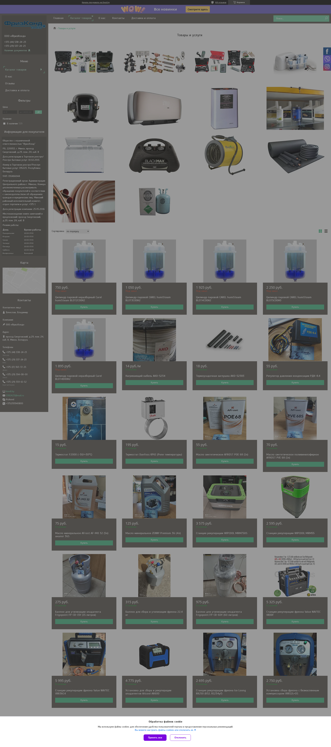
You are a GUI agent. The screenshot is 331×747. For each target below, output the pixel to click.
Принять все (155, 737)
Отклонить (180, 737)
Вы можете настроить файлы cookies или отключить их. (164, 730)
